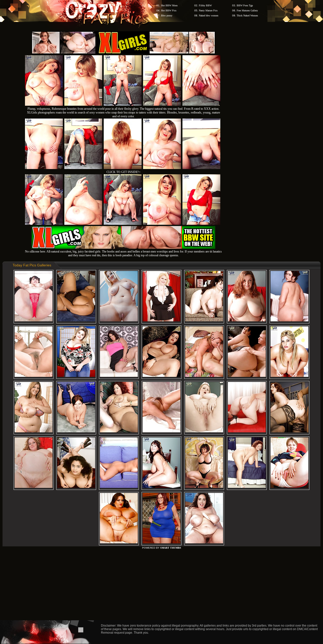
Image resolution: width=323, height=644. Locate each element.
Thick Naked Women (247, 15)
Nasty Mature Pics (208, 10)
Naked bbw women (208, 15)
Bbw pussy (166, 15)
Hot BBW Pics (168, 10)
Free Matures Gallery (247, 10)
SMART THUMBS (170, 547)
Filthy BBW (205, 5)
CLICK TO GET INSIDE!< (123, 172)
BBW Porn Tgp (245, 5)
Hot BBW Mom (169, 5)
